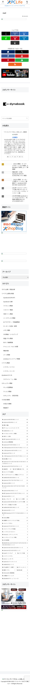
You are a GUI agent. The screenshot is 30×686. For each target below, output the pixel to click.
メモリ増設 (6, 330)
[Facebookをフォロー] (8, 56)
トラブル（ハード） (9, 371)
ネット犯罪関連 (8, 387)
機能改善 (6, 351)
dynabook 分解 (7, 302)
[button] (15, 43)
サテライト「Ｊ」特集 (10, 379)
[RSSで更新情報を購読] (15, 64)
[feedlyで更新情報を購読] (20, 157)
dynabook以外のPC (9, 298)
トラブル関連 (6, 363)
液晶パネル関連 (8, 338)
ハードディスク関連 (9, 318)
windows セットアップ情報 (11, 359)
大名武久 (15, 137)
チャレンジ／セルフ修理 (10, 347)
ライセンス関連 (8, 306)
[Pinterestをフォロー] (8, 60)
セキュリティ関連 (7, 383)
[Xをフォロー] (22, 51)
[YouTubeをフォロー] (22, 56)
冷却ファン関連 (8, 314)
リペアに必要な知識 (8, 293)
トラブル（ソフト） (9, 367)
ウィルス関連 (7, 391)
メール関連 (6, 355)
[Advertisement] (15, 651)
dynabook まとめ (7, 375)
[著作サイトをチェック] (8, 51)
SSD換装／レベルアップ (10, 334)
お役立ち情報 (7, 404)
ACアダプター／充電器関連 (11, 322)
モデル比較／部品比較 (8, 289)
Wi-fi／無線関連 (8, 342)
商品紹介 (6, 408)
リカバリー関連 (8, 310)
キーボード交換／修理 (10, 326)
